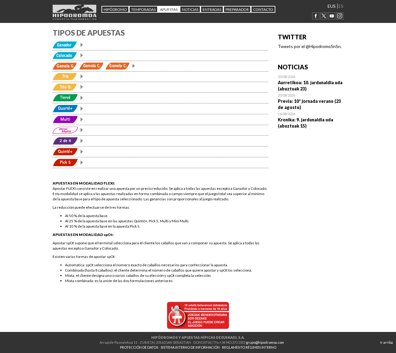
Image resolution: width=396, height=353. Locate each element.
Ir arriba (386, 342)
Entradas (212, 9)
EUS (332, 6)
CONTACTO (263, 9)
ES (340, 6)
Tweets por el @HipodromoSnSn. (310, 46)
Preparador (237, 9)
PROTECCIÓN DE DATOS (139, 347)
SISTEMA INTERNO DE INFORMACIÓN (190, 347)
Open (311, 82)
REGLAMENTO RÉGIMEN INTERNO (249, 347)
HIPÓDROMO (115, 9)
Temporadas (143, 9)
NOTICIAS (190, 9)
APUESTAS (169, 9)
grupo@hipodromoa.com (265, 342)
